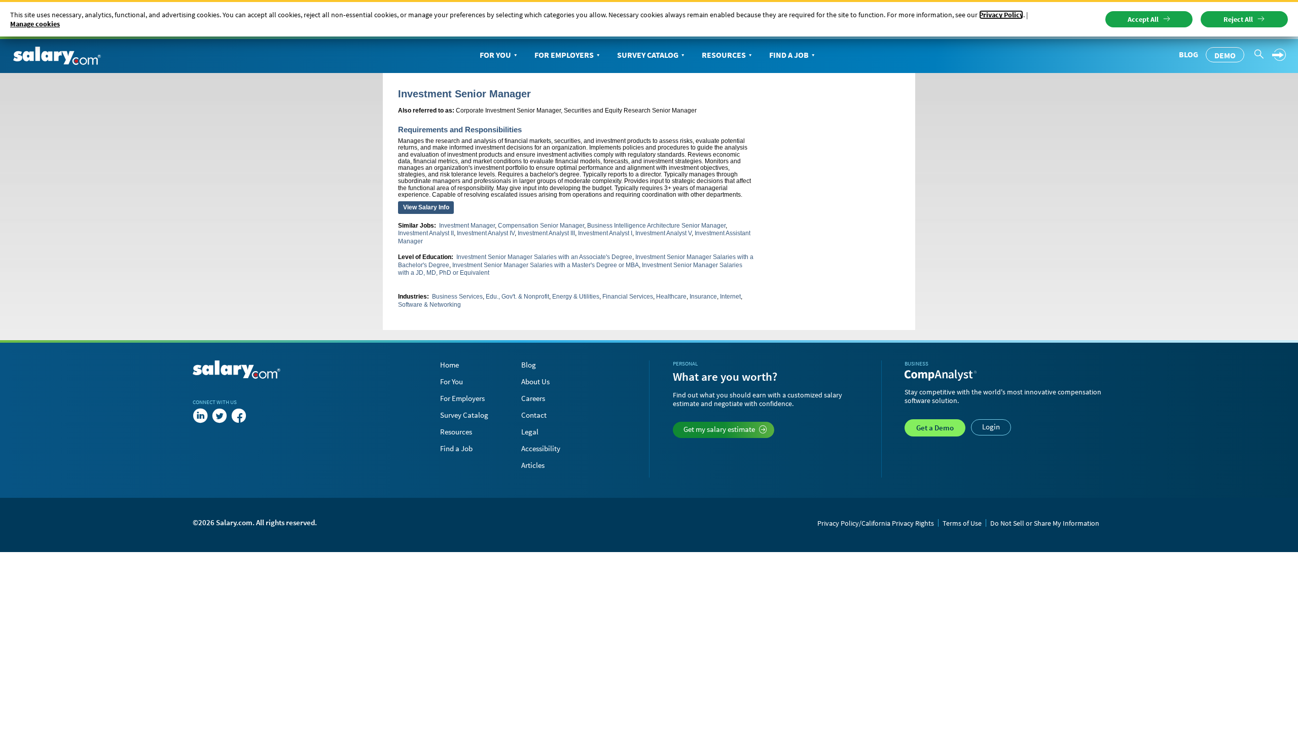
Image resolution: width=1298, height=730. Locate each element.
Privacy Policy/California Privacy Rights (875, 523)
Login (991, 426)
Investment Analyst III (546, 233)
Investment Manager (467, 225)
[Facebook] (238, 416)
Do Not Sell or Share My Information (1044, 523)
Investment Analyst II (426, 233)
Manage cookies (35, 23)
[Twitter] (219, 416)
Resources (724, 55)
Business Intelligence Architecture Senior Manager (656, 225)
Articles (533, 465)
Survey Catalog (647, 55)
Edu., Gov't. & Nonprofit (517, 296)
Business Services (457, 296)
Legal (529, 431)
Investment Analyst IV (486, 233)
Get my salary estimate (719, 429)
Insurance (703, 296)
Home (449, 365)
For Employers (564, 55)
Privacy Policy (1001, 14)
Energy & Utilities (575, 296)
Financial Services (627, 296)
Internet (730, 296)
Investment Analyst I (605, 233)
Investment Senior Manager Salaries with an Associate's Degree (544, 257)
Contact (534, 415)
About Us (535, 381)
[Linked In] (200, 416)
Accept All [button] (1143, 19)
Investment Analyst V (663, 233)
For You (495, 55)
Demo (1225, 55)
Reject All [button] (1238, 19)
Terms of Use (962, 523)
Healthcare (671, 296)
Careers (533, 398)
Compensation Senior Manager (541, 225)
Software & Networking (429, 304)
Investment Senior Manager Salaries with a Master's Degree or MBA (545, 265)
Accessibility (540, 448)
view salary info (426, 207)
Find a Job (789, 55)
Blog (1188, 54)
